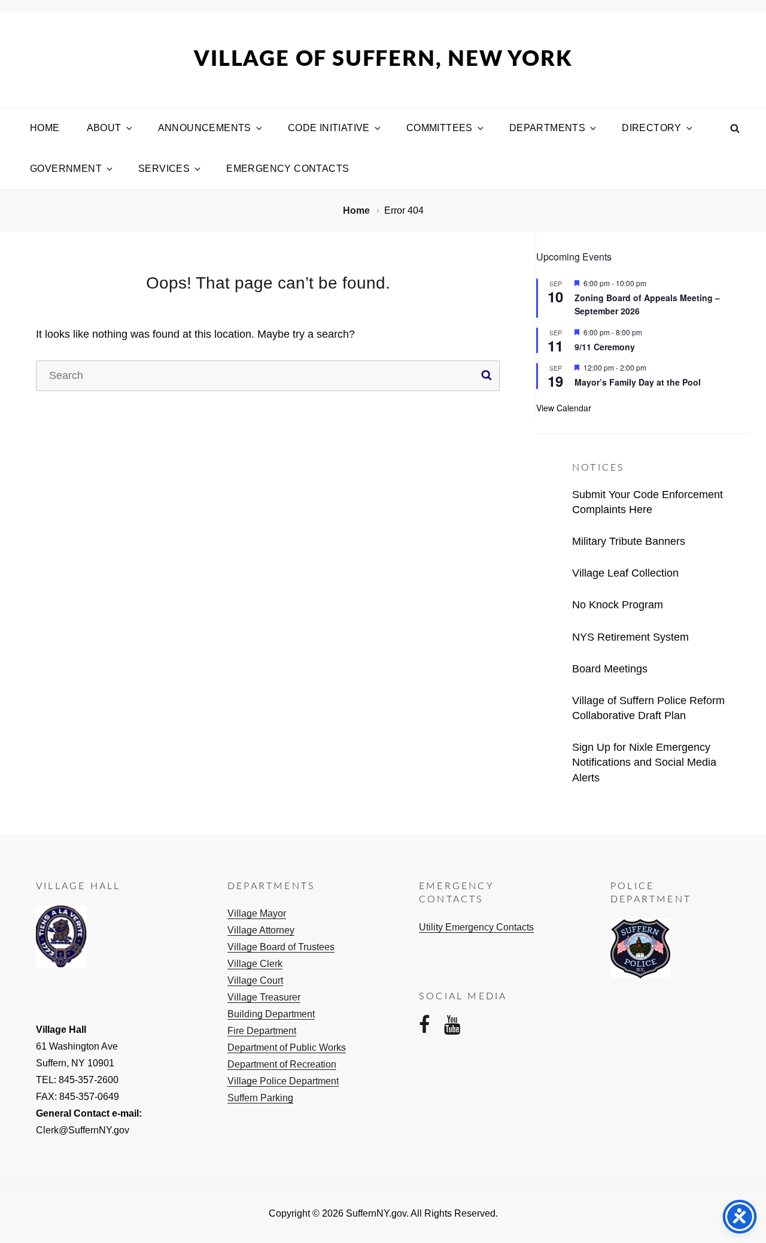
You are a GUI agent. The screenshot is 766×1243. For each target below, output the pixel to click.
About (104, 128)
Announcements (204, 128)
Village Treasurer (263, 997)
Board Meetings (610, 669)
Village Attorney (260, 930)
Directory (652, 128)
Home (45, 128)
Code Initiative (329, 128)
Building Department (271, 1014)
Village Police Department (283, 1081)
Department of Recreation (281, 1064)
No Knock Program (617, 605)
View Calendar (563, 408)
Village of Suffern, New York (383, 59)
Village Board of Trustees (281, 947)
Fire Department (261, 1031)
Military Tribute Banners (628, 541)
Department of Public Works (286, 1047)
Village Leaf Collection (625, 573)
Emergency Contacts (287, 168)
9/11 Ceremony (604, 347)
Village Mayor (256, 913)
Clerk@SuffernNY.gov (82, 1130)
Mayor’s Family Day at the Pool (637, 382)
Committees (439, 128)
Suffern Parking (260, 1098)
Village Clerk (254, 964)
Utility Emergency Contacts (476, 927)
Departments (547, 128)
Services (164, 168)
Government (66, 168)
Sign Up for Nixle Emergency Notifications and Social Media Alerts (644, 762)
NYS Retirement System (630, 637)
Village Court (255, 980)
